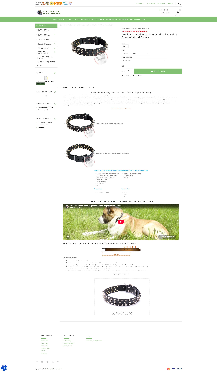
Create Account (68, 345)
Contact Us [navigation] (141, 3)
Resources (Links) (43, 109)
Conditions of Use (45, 348)
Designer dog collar (43, 124)
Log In (171, 3)
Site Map (43, 350)
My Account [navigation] (152, 3)
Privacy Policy (44, 343)
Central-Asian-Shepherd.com (53, 369)
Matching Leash (127, 57)
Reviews (91, 87)
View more (40, 83)
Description (65, 87)
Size (123, 50)
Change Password (68, 343)
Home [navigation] (61, 25)
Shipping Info (44, 340)
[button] (179, 3)
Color (124, 43)
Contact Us (166, 13)
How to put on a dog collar (45, 122)
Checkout (162, 3)
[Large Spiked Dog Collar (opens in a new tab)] (80, 123)
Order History (67, 340)
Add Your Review (137, 75)
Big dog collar (41, 127)
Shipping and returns (79, 87)
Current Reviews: (126, 75)
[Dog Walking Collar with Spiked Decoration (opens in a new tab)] (80, 153)
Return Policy (44, 345)
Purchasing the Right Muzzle (45, 107)
